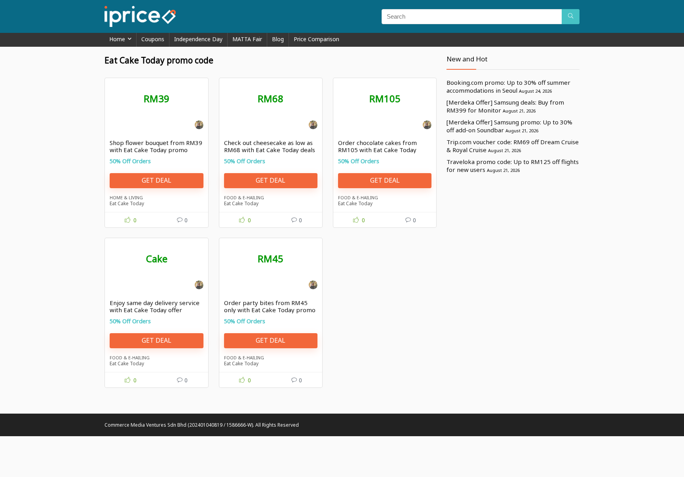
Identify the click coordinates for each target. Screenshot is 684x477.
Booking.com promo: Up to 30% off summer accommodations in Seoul (508, 86)
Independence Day (198, 39)
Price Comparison (316, 39)
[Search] (571, 16)
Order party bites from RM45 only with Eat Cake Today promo (269, 306)
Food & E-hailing (244, 197)
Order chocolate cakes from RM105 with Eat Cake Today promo (377, 150)
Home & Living (126, 197)
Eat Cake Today (127, 203)
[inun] (199, 126)
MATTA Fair (247, 39)
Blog (278, 39)
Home (117, 39)
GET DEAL (156, 180)
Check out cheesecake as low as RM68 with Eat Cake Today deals (269, 146)
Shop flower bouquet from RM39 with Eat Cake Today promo (156, 146)
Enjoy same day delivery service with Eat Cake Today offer (155, 306)
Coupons (152, 39)
